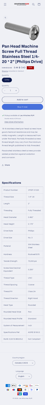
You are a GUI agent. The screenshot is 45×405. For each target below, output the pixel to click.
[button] (5, 4)
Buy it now (22, 107)
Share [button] (7, 165)
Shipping (5, 71)
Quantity (5, 86)
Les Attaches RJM (25, 398)
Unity (7, 80)
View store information (14, 122)
